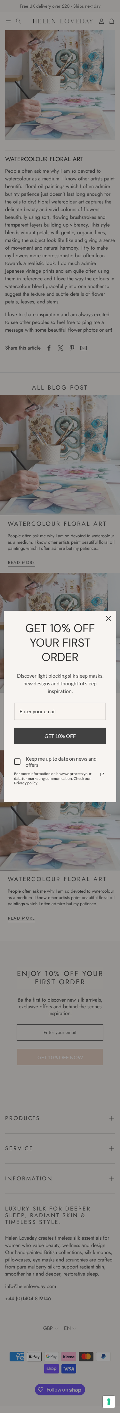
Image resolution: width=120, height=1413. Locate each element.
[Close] (108, 618)
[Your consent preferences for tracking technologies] (109, 1402)
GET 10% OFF (60, 736)
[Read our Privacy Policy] (102, 774)
